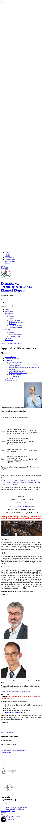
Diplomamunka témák (16, 322)
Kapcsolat (8, 338)
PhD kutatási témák (15, 374)
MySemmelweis (10, 261)
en (5, 302)
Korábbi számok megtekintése (14, 809)
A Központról (9, 311)
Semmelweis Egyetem (8, 811)
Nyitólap (3, 343)
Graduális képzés (14, 320)
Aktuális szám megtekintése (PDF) (16, 807)
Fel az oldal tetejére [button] (7, 732)
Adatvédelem (9, 340)
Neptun (7, 254)
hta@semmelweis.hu (12, 712)
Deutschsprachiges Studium (9, 818)
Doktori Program (14, 376)
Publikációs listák (14, 336)
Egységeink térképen (6, 752)
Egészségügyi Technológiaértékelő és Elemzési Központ (16, 286)
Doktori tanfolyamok (15, 325)
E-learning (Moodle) (7, 820)
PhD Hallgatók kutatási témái (18, 373)
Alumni (3, 812)
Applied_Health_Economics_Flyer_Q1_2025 (15, 691)
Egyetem (7, 252)
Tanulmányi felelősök (15, 327)
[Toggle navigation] (1, 299)
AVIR (3, 814)
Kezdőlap (8, 309)
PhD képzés (12, 324)
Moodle (7, 256)
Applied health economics (17, 371)
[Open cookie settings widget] (3, 819)
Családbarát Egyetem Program (10, 816)
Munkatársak (9, 313)
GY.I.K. (11, 378)
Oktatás (7, 315)
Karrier (7, 263)
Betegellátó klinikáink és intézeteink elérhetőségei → (13, 750)
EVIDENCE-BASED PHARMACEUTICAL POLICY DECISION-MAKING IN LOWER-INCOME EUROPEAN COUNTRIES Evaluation (20, 482)
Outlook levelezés (10, 259)
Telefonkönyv (9, 257)
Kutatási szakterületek (16, 334)
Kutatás (7, 329)
